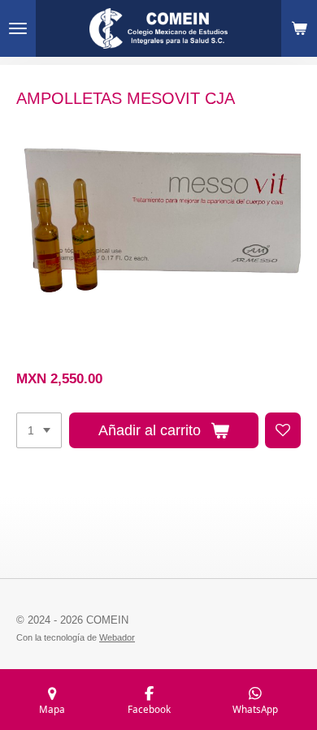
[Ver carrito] (299, 28)
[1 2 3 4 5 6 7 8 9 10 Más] (39, 430)
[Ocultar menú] (18, 28)
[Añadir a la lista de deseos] (283, 430)
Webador (117, 637)
